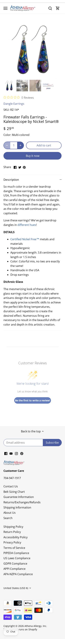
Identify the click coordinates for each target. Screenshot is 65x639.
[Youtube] (11, 453)
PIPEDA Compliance (16, 553)
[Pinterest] (21, 453)
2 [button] (31, 75)
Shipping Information (17, 507)
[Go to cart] (58, 8)
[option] (32, 49)
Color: (7, 135)
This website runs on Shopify (20, 629)
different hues (27, 225)
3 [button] (34, 75)
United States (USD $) (15, 588)
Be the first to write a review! (32, 400)
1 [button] (27, 75)
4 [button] (38, 75)
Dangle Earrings (13, 104)
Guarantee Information (18, 497)
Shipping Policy (13, 527)
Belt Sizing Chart (14, 492)
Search (7, 518)
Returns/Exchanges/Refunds (22, 502)
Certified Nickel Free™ (24, 239)
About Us (9, 513)
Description (11, 180)
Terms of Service (14, 548)
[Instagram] (16, 453)
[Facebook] (5, 453)
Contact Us (10, 486)
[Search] (50, 8)
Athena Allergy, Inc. (35, 626)
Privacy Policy (12, 542)
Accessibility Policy (15, 537)
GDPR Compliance (15, 563)
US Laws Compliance (16, 558)
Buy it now (32, 156)
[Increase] (20, 145)
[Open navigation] (5, 8)
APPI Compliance (14, 569)
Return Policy (12, 532)
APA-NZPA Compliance (18, 574)
